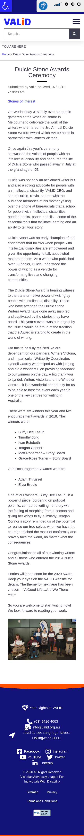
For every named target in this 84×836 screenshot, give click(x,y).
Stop (79, 5)
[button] (6, 6)
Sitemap (32, 792)
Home (6, 54)
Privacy (52, 792)
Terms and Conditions (42, 801)
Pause (73, 5)
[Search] (74, 34)
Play (67, 5)
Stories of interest (21, 101)
